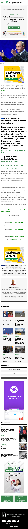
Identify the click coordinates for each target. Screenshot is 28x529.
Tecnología (3, 444)
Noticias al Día (22, 268)
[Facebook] (9, 27)
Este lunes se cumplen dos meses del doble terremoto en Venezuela (19, 358)
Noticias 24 (15, 268)
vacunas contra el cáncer (12, 275)
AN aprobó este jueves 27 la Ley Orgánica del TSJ (7, 339)
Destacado (8, 9)
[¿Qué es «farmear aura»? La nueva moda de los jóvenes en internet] (23, 446)
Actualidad (7, 265)
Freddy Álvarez (8, 24)
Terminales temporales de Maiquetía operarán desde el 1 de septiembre (20, 340)
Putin (16, 271)
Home (4, 9)
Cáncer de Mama (10, 267)
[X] (12, 27)
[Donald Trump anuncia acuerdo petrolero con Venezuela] (8, 314)
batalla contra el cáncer (16, 265)
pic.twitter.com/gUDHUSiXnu (14, 151)
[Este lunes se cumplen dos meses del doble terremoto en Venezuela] (20, 349)
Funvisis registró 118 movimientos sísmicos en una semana (9, 455)
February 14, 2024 (9, 161)
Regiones (3, 452)
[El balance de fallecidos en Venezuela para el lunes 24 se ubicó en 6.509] (8, 349)
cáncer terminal (18, 267)
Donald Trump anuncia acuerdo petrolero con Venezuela (7, 322)
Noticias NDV (5, 270)
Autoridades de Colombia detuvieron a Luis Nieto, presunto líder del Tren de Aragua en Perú (8, 438)
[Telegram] (18, 27)
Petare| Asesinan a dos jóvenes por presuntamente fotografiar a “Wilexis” (7, 500)
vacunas (4, 275)
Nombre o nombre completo (14, 369)
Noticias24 (11, 270)
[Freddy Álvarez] (14, 282)
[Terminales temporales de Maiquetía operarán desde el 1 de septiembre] (20, 331)
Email (14, 373)
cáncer (24, 265)
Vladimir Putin (22, 275)
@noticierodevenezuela (17, 232)
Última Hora (5, 273)
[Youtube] (18, 521)
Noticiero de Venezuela (17, 219)
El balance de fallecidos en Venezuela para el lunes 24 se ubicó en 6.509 (8, 358)
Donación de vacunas (7, 268)
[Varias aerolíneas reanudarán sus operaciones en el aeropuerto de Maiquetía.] (20, 314)
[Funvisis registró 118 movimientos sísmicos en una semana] (23, 455)
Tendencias (20, 271)
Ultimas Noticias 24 (21, 273)
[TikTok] (10, 521)
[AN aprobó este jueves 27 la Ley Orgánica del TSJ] (8, 331)
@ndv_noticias (16, 239)
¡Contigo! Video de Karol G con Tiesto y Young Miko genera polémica (20, 500)
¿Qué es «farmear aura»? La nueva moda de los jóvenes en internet (9, 447)
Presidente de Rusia (9, 271)
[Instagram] (5, 521)
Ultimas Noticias (12, 273)
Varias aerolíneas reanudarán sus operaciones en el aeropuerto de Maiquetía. (19, 323)
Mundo (17, 14)
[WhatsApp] (15, 27)
